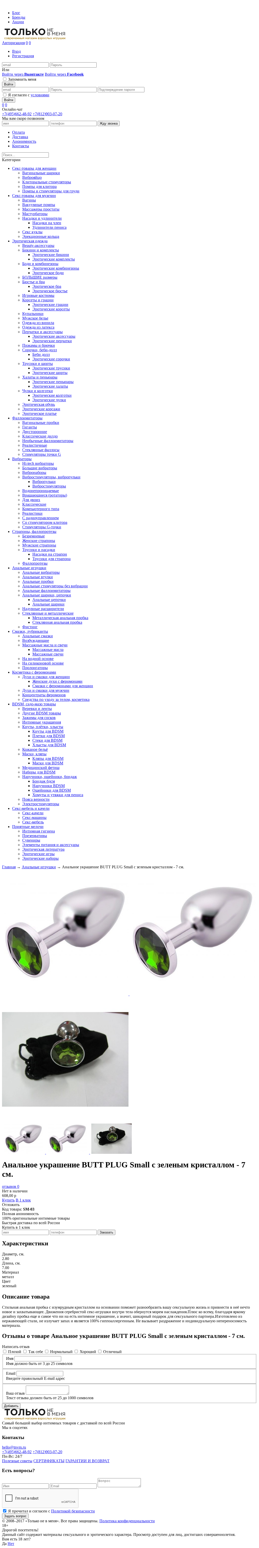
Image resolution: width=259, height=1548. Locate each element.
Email (10, 1373)
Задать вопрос (15, 1516)
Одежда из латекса (38, 327)
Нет (11, 1543)
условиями (40, 95)
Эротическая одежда (30, 241)
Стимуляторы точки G (41, 454)
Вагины (29, 200)
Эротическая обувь (38, 404)
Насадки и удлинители (42, 218)
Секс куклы (32, 232)
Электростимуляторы (40, 804)
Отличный (112, 1352)
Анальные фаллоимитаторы (46, 590)
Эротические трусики (51, 368)
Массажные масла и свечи (45, 645)
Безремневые (33, 536)
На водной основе (38, 658)
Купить (8, 1200)
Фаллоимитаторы (27, 418)
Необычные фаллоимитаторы (47, 441)
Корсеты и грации (38, 300)
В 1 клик (23, 1200)
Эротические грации (50, 304)
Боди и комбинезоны (40, 264)
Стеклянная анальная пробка (57, 622)
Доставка (20, 137)
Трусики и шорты (37, 363)
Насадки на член (46, 223)
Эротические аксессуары (53, 336)
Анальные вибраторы (41, 572)
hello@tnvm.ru (14, 1447)
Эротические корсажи (41, 409)
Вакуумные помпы (38, 205)
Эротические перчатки (52, 341)
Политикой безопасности (73, 1511)
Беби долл (41, 354)
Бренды (18, 17)
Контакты (20, 146)
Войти (8, 84)
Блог (16, 13)
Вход (16, 51)
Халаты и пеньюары (39, 377)
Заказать (106, 1232)
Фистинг (30, 627)
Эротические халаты (50, 386)
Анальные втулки (37, 577)
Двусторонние (34, 431)
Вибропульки (44, 481)
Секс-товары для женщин (34, 168)
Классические (34, 504)
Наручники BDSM (48, 786)
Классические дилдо (40, 436)
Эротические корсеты (51, 309)
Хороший (88, 1352)
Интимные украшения (41, 722)
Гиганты (29, 427)
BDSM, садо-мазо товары (34, 704)
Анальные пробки (38, 581)
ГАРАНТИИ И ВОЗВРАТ (88, 1461)
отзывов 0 (10, 1186)
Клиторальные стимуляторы (46, 182)
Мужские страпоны (39, 545)
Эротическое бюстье (50, 291)
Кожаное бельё (35, 749)
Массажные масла (47, 649)
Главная (9, 867)
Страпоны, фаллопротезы (34, 531)
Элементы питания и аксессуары (50, 845)
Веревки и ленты (37, 708)
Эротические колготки (52, 395)
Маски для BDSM (47, 763)
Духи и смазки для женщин (46, 677)
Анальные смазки (37, 636)
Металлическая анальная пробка (60, 618)
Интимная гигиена (38, 831)
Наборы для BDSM (38, 772)
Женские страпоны (38, 540)
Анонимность (24, 141)
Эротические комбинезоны (55, 268)
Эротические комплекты (53, 259)
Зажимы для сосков (39, 717)
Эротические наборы (40, 858)
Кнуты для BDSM (47, 731)
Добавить (11, 1406)
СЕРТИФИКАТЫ (48, 1461)
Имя (9, 1358)
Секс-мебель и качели (31, 808)
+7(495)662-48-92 (17, 114)
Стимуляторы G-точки (41, 527)
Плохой (14, 1352)
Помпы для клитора (39, 186)
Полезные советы (17, 1461)
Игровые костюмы (38, 295)
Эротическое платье (39, 413)
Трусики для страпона (51, 559)
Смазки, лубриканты (30, 631)
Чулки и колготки (37, 391)
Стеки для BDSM (47, 740)
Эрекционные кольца (40, 236)
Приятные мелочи (28, 826)
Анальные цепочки (49, 599)
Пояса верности (36, 799)
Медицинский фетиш (40, 767)
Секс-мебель (33, 822)
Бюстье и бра (33, 282)
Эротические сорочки (51, 359)
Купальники (33, 313)
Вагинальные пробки (40, 422)
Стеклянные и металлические (48, 613)
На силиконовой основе (43, 663)
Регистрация (23, 56)
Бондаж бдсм (43, 781)
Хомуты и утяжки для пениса (57, 795)
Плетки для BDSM (48, 736)
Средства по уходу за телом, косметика (56, 699)
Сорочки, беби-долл (39, 350)
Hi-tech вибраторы (38, 463)
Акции (18, 22)
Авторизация (13, 43)
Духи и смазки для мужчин (45, 690)
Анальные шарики (48, 604)
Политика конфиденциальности (127, 1521)
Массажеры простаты (40, 209)
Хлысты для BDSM (49, 745)
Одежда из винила (38, 323)
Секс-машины (34, 817)
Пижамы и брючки (38, 345)
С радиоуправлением (40, 518)
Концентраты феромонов (44, 695)
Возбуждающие (35, 640)
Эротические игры (38, 854)
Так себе (35, 1352)
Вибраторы (22, 459)
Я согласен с (28, 95)
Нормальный (61, 1352)
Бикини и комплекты (40, 250)
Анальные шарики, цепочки (46, 595)
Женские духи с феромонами (57, 681)
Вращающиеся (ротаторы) (44, 495)
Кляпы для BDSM (47, 758)
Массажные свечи (47, 654)
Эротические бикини (50, 254)
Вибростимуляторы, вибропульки (51, 477)
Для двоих (31, 500)
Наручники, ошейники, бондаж (49, 777)
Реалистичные (34, 445)
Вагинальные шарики (41, 173)
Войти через (23, 74)
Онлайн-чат (12, 109)
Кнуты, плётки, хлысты (42, 727)
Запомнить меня (22, 79)
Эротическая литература (43, 849)
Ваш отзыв (15, 1393)
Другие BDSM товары (41, 713)
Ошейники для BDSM (51, 790)
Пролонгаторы (35, 668)
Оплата (18, 132)
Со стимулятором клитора (44, 522)
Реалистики (32, 513)
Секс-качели (33, 813)
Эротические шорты (50, 372)
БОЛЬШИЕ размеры (39, 277)
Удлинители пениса (49, 227)
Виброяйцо (32, 177)
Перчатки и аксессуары (42, 332)
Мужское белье (35, 318)
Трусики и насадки (38, 550)
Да (4, 1543)
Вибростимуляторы (49, 486)
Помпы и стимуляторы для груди (50, 191)
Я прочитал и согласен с (51, 1511)
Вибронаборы (34, 472)
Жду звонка (109, 123)
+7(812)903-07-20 (47, 114)
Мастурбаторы (35, 214)
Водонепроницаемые (40, 491)
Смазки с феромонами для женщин (62, 686)
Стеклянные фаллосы (40, 450)
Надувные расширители (43, 609)
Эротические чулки (49, 400)
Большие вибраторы (39, 468)
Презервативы (34, 836)
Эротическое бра (46, 286)
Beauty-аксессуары (38, 245)
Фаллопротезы (35, 563)
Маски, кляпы (34, 754)
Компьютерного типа (40, 509)
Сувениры (31, 840)
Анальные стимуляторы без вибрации (55, 586)
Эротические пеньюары (53, 382)
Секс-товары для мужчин (34, 195)
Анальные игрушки (29, 568)
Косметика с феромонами (34, 672)
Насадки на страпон (49, 554)
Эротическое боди (48, 273)
